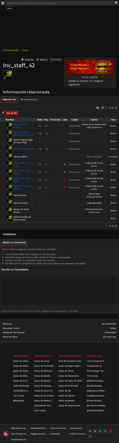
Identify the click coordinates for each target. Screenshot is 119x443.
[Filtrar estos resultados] (103, 108)
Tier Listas (18, 395)
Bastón (113, 126)
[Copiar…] (97, 108)
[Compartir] (116, 3)
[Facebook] (105, 431)
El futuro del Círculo (94, 178)
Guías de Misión (42, 380)
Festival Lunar (94, 212)
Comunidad (110, 332)
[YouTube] (110, 431)
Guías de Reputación (44, 385)
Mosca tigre (94, 193)
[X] (95, 431)
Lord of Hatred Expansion (97, 361)
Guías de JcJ (64, 390)
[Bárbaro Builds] (95, 380)
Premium (55, 433)
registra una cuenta (49, 311)
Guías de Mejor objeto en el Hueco (70, 366)
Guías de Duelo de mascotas (44, 390)
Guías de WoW (21, 356)
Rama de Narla (20, 203)
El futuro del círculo (94, 163)
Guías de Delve (20, 366)
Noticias (7, 323)
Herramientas (109, 323)
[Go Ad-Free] (109, 336)
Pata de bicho (19, 195)
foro (45, 263)
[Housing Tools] (11, 328)
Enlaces (57, 59)
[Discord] (90, 431)
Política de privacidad (79, 433)
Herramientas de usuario (39, 428)
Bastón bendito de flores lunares (22, 218)
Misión (113, 195)
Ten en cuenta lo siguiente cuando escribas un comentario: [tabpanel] (43, 280)
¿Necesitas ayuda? (19, 428)
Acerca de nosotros (59, 428)
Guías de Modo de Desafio (44, 400)
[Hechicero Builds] (96, 405)
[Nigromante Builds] (97, 390)
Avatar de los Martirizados (94, 124)
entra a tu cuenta (33, 311)
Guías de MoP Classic (44, 356)
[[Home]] (6, 435)
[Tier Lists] (39, 410)
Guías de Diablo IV (97, 356)
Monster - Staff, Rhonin (24, 149)
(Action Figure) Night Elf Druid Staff (23, 141)
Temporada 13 (94, 366)
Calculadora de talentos (21, 390)
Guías (113, 328)
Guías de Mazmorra (44, 370)
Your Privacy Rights (19, 433)
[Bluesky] (100, 431)
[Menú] (3, 3)
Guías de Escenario (44, 395)
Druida (94, 166)
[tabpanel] (59, 166)
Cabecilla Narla (94, 203)
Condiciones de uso (19, 439)
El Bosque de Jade (94, 197)
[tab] (9, 99)
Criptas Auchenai (93, 127)
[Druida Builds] (94, 385)
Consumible (113, 156)
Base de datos (12, 50)
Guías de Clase (20, 361)
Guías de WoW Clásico (70, 356)
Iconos (25, 50)
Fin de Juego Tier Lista (97, 370)
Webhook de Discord (13, 332)
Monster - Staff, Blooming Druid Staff (23, 133)
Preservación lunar (94, 209)
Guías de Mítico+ (21, 375)
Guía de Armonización (69, 361)
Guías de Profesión (21, 380)
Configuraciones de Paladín (97, 395)
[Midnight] (18, 400)
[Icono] (7, 75)
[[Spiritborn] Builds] (97, 410)
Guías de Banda (21, 385)
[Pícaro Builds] (94, 400)
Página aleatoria (39, 433)
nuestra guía (64, 257)
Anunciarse (76, 428)
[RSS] (90, 436)
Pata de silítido (20, 156)
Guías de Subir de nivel (21, 370)
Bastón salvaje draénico (20, 125)
